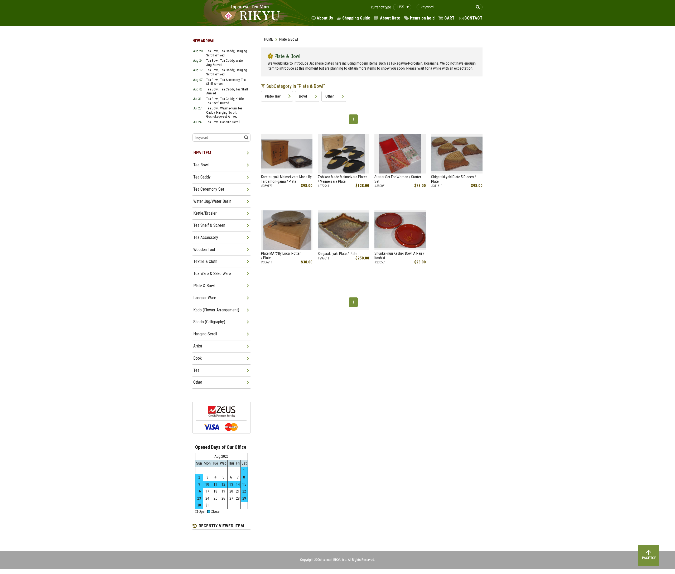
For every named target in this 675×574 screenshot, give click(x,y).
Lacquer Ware (204, 297)
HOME (268, 39)
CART (449, 18)
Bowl (303, 96)
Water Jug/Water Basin (212, 201)
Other (329, 96)
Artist (197, 346)
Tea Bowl (201, 164)
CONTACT (473, 18)
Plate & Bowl (204, 285)
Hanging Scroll (205, 333)
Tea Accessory (205, 237)
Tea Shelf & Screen (209, 225)
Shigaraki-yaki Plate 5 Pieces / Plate (453, 179)
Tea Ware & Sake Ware (212, 273)
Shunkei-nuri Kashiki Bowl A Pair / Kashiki (399, 255)
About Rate (390, 18)
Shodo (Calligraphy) (209, 321)
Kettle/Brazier (205, 213)
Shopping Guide (356, 18)
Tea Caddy (202, 177)
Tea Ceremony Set (208, 189)
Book (197, 358)
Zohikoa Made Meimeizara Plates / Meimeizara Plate (343, 179)
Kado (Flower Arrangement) (216, 309)
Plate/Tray (273, 96)
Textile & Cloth (205, 261)
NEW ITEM (202, 152)
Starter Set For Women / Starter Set (397, 179)
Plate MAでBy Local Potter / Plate (281, 255)
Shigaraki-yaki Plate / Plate (337, 254)
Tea (196, 370)
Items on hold (422, 18)
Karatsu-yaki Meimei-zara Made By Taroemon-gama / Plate (286, 179)
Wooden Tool (204, 249)
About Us (325, 18)
